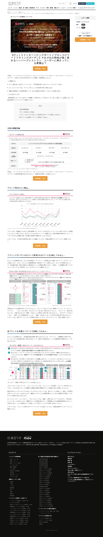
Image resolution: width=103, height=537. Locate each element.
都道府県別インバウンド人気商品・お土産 (20, 516)
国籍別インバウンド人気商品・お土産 (19, 518)
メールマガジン (71, 464)
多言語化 (12, 472)
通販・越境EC (13, 467)
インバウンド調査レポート (45, 518)
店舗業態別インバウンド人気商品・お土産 (20, 512)
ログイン (75, 3)
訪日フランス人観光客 (44, 488)
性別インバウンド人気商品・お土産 (18, 524)
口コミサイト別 (13, 476)
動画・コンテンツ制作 (15, 463)
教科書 (51, 8)
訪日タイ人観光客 (43, 467)
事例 (48, 8)
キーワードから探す (14, 502)
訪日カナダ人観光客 (44, 484)
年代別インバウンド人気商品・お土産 (19, 522)
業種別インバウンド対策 (15, 479)
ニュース (10, 8)
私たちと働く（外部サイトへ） (75, 470)
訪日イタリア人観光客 (44, 492)
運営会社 (70, 458)
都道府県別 (32, 8)
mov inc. (55, 530)
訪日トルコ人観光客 (44, 480)
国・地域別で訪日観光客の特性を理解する (48, 456)
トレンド (15, 8)
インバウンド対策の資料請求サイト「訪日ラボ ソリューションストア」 (80, 480)
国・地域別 (25, 8)
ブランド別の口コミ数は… (27, 112)
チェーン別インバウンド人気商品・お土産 (20, 514)
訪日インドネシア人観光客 (45, 472)
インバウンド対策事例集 (15, 456)
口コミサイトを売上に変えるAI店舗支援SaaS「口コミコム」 (80, 474)
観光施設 (12, 495)
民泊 (11, 489)
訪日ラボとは (71, 456)
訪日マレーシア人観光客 (45, 471)
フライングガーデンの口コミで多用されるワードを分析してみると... (40, 114)
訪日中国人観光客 (43, 459)
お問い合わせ (90, 3)
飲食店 (11, 482)
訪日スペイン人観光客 (44, 496)
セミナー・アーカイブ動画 (45, 520)
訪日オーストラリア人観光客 (46, 506)
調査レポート (57, 8)
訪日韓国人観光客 (43, 465)
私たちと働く (81, 3)
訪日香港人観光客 (43, 463)
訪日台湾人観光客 (43, 461)
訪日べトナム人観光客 (44, 476)
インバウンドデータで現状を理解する (47, 508)
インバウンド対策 (71, 8)
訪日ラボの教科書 (43, 522)
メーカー (12, 485)
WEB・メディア (14, 461)
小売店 (11, 483)
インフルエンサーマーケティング (85, 8)
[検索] (70, 3)
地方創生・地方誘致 (14, 471)
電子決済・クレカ (14, 474)
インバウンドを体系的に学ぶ (45, 515)
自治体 (11, 493)
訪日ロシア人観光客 (44, 494)
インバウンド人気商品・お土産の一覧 (19, 500)
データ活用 (12, 469)
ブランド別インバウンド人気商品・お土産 (20, 510)
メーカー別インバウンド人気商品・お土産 (20, 508)
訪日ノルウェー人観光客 (45, 502)
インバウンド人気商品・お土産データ (18, 498)
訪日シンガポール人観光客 (45, 469)
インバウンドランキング (45, 513)
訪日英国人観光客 (43, 486)
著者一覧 (70, 460)
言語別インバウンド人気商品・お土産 (19, 520)
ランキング (42, 8)
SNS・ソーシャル (14, 459)
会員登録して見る (40, 69)
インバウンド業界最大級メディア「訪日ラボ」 (79, 477)
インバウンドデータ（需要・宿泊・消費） (49, 511)
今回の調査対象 (24, 109)
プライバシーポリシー (73, 468)
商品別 (20, 8)
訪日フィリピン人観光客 (45, 474)
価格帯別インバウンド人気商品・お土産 (19, 506)
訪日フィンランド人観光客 (45, 504)
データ (37, 8)
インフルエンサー (14, 465)
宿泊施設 (12, 487)
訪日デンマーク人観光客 (45, 500)
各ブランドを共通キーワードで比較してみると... (34, 117)
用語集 (41, 524)
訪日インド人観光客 (44, 478)
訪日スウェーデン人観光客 (45, 498)
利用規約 (70, 466)
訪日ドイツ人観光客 (44, 490)
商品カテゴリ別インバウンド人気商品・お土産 (21, 504)
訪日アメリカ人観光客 (44, 482)
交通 (11, 491)
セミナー (64, 8)
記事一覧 (70, 462)
